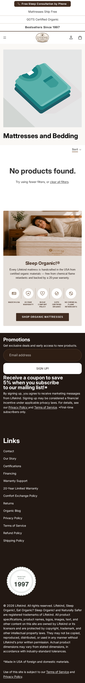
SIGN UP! (42, 368)
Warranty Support (15, 480)
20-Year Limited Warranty (20, 488)
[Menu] (4, 37)
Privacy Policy (18, 407)
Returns (8, 503)
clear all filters (59, 182)
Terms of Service (45, 407)
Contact (8, 451)
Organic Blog (12, 510)
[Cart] (80, 37)
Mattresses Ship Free (42, 11)
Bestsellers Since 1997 (42, 27)
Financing (9, 473)
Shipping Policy (13, 540)
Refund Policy (12, 533)
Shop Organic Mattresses (45, 316)
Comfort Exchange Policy (20, 495)
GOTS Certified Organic (43, 19)
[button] (77, 149)
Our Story (9, 458)
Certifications (12, 466)
